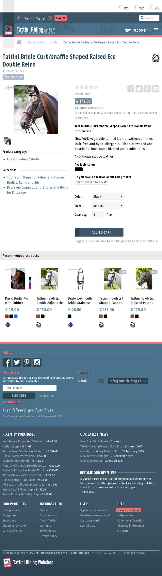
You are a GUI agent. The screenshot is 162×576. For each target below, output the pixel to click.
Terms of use (48, 531)
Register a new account (95, 515)
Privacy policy (48, 536)
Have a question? (128, 510)
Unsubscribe (46, 395)
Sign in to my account (93, 510)
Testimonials (12, 401)
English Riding (36, 42)
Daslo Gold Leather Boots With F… (24, 470)
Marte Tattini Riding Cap (18, 489)
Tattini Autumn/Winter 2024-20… (101, 446)
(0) (60, 18)
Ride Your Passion (91, 460)
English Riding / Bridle (23, 159)
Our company (48, 515)
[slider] (86, 87)
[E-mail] (156, 89)
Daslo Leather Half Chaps (19, 480)
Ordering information (130, 520)
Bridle (53, 42)
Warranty (45, 525)
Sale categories (12, 531)
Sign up (40, 18)
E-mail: (82, 381)
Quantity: (81, 214)
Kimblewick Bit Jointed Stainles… (24, 441)
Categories (9, 515)
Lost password (89, 520)
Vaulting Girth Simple (16, 460)
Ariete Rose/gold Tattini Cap (21, 494)
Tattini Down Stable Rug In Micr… (24, 451)
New (128, 30)
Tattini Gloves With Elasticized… (23, 475)
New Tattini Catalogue (94, 456)
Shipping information (130, 525)
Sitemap (122, 531)
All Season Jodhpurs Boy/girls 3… (24, 484)
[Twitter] (139, 89)
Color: (79, 196)
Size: (78, 206)
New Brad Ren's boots (94, 441)
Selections (9, 520)
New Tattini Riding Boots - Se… (100, 451)
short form (87, 487)
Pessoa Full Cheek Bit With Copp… (24, 465)
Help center (125, 515)
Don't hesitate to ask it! (91, 182)
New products (12, 510)
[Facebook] (131, 89)
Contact (83, 372)
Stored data (87, 525)
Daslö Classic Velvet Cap (18, 456)
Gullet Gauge (11, 446)
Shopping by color (14, 525)
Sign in (28, 18)
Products (140, 30)
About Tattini (48, 520)
